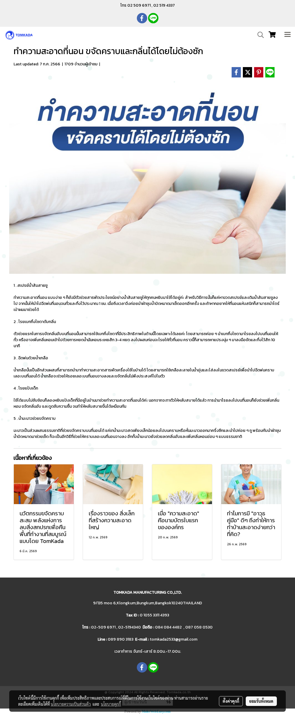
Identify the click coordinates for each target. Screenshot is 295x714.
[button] (258, 35)
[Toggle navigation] (287, 35)
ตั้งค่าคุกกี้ (231, 701)
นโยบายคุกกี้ (111, 704)
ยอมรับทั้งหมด (261, 701)
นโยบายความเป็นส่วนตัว (71, 704)
